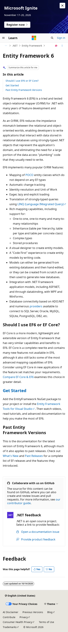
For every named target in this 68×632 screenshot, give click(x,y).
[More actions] (62, 45)
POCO (29, 175)
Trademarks (10, 627)
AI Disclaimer (10, 612)
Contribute (9, 617)
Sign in (61, 37)
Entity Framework (32, 45)
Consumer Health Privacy (17, 622)
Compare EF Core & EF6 (18, 377)
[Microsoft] (34, 38)
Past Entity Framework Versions (24, 90)
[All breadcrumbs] (6, 45)
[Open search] (52, 38)
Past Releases (34, 456)
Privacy (24, 617)
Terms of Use (46, 622)
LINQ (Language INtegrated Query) (40, 204)
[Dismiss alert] (62, 5)
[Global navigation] (3, 38)
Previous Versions (32, 612)
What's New (10, 456)
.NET (15, 45)
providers (36, 306)
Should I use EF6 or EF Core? (22, 80)
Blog (49, 612)
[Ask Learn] (56, 45)
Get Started (12, 85)
